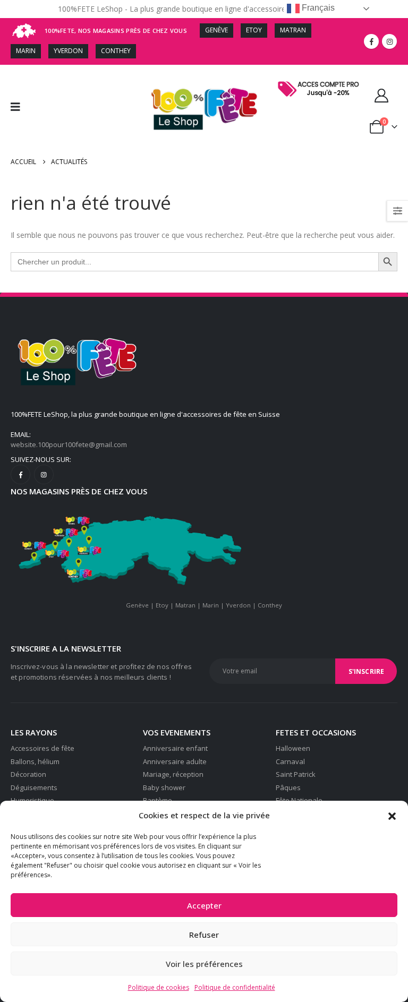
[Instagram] (389, 41)
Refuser (204, 934)
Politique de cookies (158, 987)
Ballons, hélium (35, 761)
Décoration (28, 774)
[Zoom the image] (320, 81)
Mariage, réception (173, 774)
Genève (137, 605)
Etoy (162, 605)
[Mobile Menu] (19, 107)
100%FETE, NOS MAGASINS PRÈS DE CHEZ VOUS (116, 31)
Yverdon (238, 605)
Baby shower (164, 787)
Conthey (270, 605)
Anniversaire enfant (175, 748)
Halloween (293, 748)
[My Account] (381, 95)
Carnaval (290, 761)
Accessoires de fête (42, 748)
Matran (185, 605)
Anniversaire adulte (175, 761)
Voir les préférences (204, 963)
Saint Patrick (296, 774)
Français (317, 7)
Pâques (288, 787)
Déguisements (34, 787)
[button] (392, 815)
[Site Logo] (204, 107)
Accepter (204, 905)
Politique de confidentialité (234, 987)
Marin (210, 605)
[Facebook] (371, 41)
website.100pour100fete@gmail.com (69, 444)
